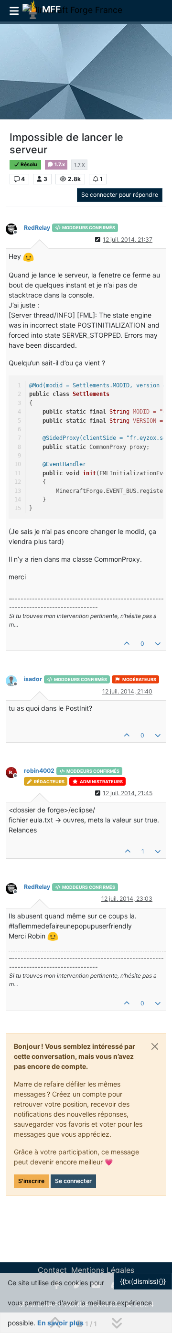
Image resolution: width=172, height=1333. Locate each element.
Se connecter (73, 1180)
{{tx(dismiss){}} (143, 1281)
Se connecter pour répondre (119, 194)
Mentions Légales (102, 1270)
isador (33, 678)
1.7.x (59, 164)
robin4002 (39, 770)
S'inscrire (31, 1180)
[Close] (155, 1046)
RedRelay (37, 227)
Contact (52, 1270)
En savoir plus (60, 1323)
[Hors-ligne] (15, 228)
